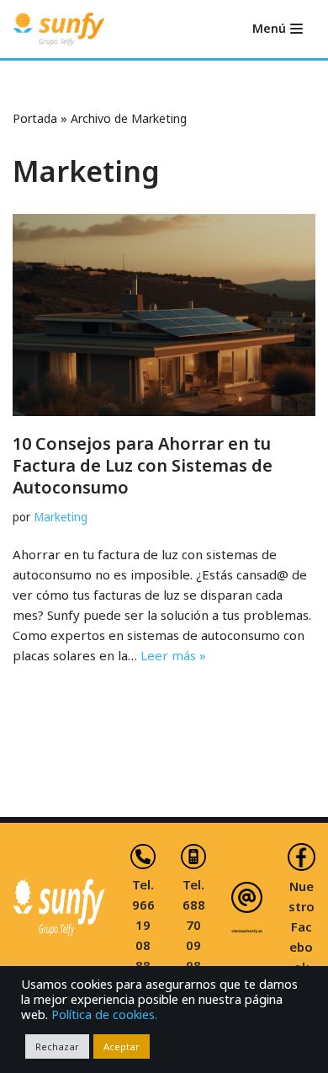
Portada (35, 118)
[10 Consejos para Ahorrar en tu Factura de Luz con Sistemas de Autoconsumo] (164, 315)
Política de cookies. (104, 1014)
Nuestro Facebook (301, 926)
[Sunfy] (59, 29)
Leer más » (173, 655)
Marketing (60, 517)
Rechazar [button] (57, 1046)
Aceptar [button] (121, 1046)
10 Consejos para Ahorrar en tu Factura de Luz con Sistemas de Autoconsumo (142, 465)
